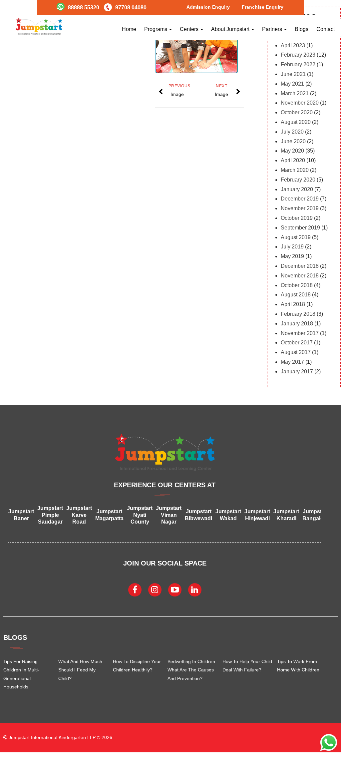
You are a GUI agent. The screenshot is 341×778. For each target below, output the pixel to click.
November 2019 (300, 208)
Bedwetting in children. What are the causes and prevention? (192, 670)
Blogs (301, 29)
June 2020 (293, 141)
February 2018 (298, 314)
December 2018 (300, 266)
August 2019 (296, 237)
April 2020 (293, 160)
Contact (325, 29)
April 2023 (293, 45)
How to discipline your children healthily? (137, 665)
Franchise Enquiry (262, 7)
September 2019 (300, 227)
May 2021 (292, 84)
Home (129, 29)
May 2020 (292, 151)
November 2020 (300, 103)
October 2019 (297, 218)
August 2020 (296, 122)
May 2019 (292, 256)
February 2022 (298, 64)
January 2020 (297, 189)
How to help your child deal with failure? (247, 665)
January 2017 (297, 371)
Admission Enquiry (208, 7)
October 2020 (297, 112)
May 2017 (292, 362)
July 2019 (292, 246)
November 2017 (300, 333)
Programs (156, 29)
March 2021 (295, 93)
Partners (272, 29)
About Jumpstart (231, 29)
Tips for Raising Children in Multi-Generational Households (21, 674)
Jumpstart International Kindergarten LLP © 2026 (59, 737)
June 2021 (293, 74)
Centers (190, 29)
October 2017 (297, 342)
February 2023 (298, 55)
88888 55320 (83, 7)
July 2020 (292, 132)
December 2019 (300, 198)
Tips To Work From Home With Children (298, 665)
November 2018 (300, 275)
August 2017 (296, 352)
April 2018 (293, 304)
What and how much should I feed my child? (80, 670)
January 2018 (297, 323)
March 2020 (295, 170)
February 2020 (298, 180)
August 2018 (296, 294)
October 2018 (297, 285)
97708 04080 (131, 7)
